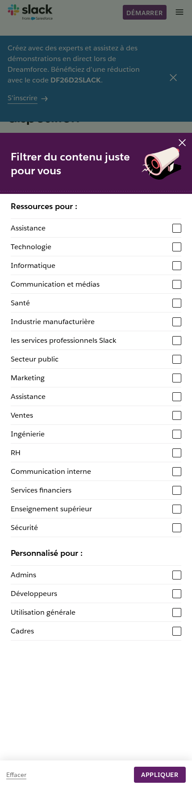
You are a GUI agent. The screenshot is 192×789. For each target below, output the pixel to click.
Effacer (16, 775)
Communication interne (51, 471)
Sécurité (24, 527)
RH (16, 452)
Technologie (31, 246)
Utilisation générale (43, 612)
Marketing (28, 377)
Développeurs (34, 593)
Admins (23, 574)
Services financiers (41, 490)
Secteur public (34, 359)
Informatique (33, 265)
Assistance (28, 228)
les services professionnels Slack (63, 340)
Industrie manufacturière (53, 321)
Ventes (22, 415)
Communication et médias (55, 284)
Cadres (22, 631)
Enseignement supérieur (51, 509)
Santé (20, 303)
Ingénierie (28, 434)
